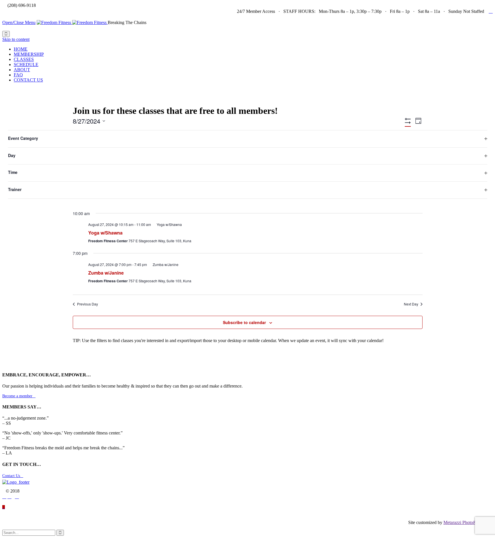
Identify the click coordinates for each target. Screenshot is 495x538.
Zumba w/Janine (106, 272)
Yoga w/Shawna (105, 232)
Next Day (411, 304)
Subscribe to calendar (244, 322)
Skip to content (16, 39)
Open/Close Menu (19, 22)
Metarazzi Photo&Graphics (468, 522)
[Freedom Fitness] (72, 22)
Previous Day (87, 304)
